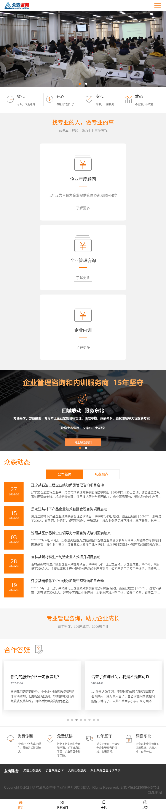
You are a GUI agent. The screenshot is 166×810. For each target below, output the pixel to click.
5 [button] (85, 720)
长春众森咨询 (54, 770)
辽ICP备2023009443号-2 (140, 787)
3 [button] (76, 720)
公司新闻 (65, 474)
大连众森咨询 (77, 770)
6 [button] (89, 720)
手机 (104, 807)
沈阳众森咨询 (32, 770)
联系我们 (62, 807)
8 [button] (98, 720)
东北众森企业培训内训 (105, 770)
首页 (21, 807)
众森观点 (101, 474)
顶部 (145, 807)
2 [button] (86, 84)
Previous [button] (4, 49)
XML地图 (155, 792)
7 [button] (94, 720)
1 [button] (80, 84)
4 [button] (81, 720)
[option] (83, 49)
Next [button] (161, 49)
